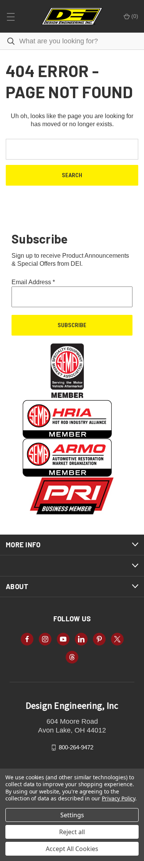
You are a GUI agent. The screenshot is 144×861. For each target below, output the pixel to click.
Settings (72, 815)
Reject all (72, 832)
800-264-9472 (76, 747)
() (134, 16)
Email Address (33, 282)
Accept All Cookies (72, 849)
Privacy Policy (118, 798)
